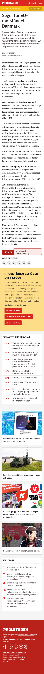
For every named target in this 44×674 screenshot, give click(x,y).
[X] (9, 263)
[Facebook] (4, 263)
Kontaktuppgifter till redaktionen (14, 653)
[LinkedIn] (14, 263)
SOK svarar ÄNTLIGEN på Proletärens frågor (24, 399)
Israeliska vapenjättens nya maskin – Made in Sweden (25, 353)
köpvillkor (21, 657)
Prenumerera (35, 9)
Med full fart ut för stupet (24, 378)
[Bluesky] (24, 263)
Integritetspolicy (9, 657)
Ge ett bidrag (13, 322)
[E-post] (29, 263)
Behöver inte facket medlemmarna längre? (23, 372)
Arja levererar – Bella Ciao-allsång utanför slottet (21, 568)
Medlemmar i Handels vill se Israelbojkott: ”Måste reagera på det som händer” (20, 576)
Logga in (32, 3)
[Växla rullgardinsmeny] (40, 3)
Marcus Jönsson (8, 53)
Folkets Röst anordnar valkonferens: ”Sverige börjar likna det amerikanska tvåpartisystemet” (22, 592)
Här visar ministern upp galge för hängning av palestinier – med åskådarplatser (26, 391)
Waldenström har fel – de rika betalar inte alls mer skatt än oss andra (26, 345)
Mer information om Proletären (14, 659)
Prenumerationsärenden (11, 655)
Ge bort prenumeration (18, 316)
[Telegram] (19, 263)
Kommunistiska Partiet (26, 635)
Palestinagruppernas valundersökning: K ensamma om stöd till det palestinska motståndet (24, 363)
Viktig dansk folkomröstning (22, 252)
